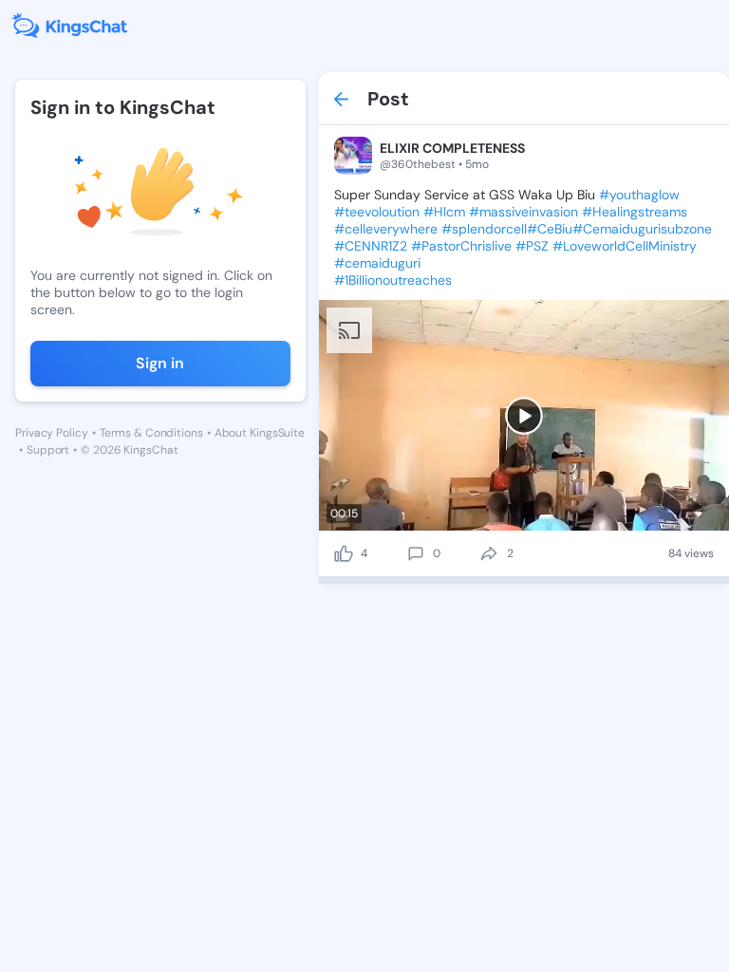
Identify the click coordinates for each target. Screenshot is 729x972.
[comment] (415, 553)
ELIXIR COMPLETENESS (452, 148)
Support (48, 450)
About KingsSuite (260, 432)
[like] (343, 553)
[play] (524, 416)
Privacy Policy (51, 432)
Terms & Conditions (151, 432)
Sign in (160, 363)
